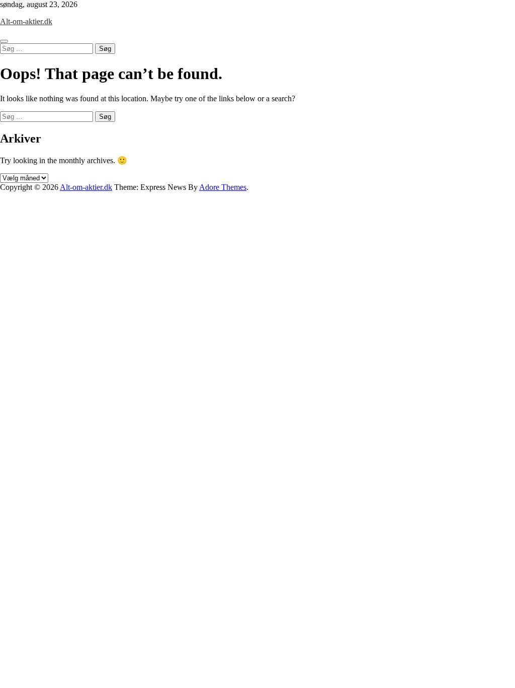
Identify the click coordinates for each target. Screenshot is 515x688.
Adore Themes (222, 187)
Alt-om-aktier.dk (26, 21)
